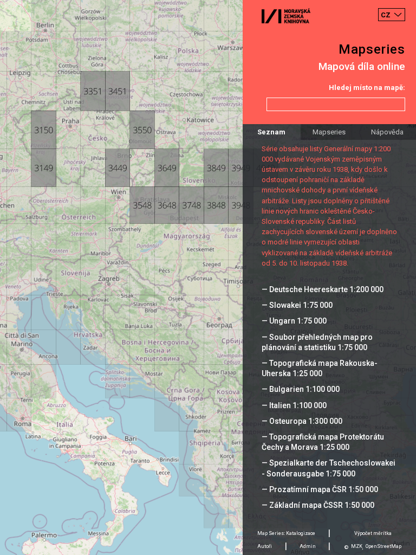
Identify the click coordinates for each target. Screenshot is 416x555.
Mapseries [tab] (329, 132)
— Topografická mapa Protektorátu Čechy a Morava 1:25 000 (323, 442)
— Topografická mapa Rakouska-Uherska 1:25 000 (320, 368)
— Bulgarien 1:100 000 (301, 389)
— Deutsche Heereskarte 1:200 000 (323, 289)
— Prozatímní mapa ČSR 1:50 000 (320, 489)
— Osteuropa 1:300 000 (302, 421)
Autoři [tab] (264, 546)
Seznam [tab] (271, 132)
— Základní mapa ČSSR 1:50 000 (318, 505)
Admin (308, 546)
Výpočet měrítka (373, 533)
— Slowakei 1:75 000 (297, 305)
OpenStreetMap (383, 546)
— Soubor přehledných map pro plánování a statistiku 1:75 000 (317, 342)
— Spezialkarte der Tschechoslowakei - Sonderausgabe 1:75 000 (328, 468)
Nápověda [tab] (387, 132)
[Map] (208, 277)
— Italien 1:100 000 (294, 405)
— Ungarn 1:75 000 (294, 321)
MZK (356, 546)
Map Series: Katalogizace (286, 533)
